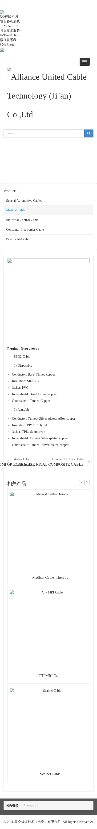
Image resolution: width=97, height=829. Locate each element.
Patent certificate (17, 239)
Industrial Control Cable (22, 220)
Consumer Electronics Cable (25, 229)
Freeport (30, 805)
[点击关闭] (0, 7)
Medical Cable (15, 210)
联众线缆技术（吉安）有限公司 (38, 822)
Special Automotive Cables (24, 200)
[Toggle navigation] (85, 62)
